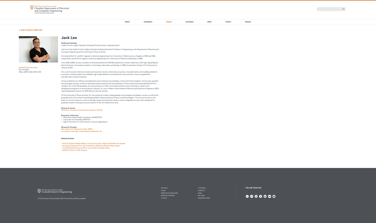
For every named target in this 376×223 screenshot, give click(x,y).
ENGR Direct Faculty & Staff (169, 193)
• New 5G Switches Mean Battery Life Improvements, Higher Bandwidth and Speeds (93, 143)
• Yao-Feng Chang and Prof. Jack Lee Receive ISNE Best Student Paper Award (90, 146)
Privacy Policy (68, 198)
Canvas (163, 190)
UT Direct (164, 198)
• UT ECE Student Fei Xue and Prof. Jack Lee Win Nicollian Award (85, 148)
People (169, 22)
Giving (200, 193)
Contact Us (201, 190)
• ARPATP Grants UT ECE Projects (74, 150)
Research (190, 22)
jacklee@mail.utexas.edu (28, 67)
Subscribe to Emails (204, 198)
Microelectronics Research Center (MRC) (77, 129)
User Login (201, 195)
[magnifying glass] (343, 9)
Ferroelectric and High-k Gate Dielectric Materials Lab (81, 131)
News (209, 22)
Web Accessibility (80, 198)
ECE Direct (164, 188)
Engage (248, 22)
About (127, 22)
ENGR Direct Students (168, 195)
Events (228, 22)
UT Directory (202, 188)
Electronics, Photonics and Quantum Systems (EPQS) (82, 110)
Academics (148, 22)
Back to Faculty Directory (31, 30)
